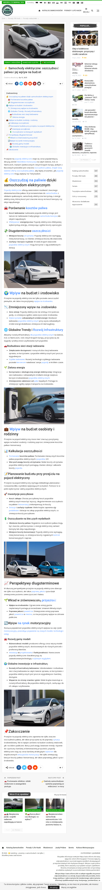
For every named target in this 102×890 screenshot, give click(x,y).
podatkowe (14, 510)
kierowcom (21, 362)
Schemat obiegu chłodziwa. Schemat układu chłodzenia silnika (84, 68)
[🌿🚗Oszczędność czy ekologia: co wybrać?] (34, 805)
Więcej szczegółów (68, 887)
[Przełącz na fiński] (45, 2)
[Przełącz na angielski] (74, 2)
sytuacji (56, 739)
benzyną (53, 216)
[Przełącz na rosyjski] (61, 2)
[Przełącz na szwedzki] (82, 2)
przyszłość (49, 600)
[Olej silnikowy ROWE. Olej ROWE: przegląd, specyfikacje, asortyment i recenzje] (77, 130)
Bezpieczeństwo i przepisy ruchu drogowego (55, 810)
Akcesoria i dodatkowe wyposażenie (14, 810)
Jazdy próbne (60, 848)
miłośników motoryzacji (26, 161)
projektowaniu (26, 652)
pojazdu (18, 468)
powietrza (28, 611)
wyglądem (46, 658)
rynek (26, 623)
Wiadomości (76, 181)
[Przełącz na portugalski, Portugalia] (78, 2)
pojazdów (41, 459)
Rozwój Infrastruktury (48, 330)
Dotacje (12, 507)
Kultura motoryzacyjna (85, 848)
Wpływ (14, 293)
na (19, 623)
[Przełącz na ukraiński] (70, 2)
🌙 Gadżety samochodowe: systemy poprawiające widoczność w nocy (52, 784)
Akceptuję (54, 887)
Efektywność (14, 222)
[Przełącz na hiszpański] (65, 2)
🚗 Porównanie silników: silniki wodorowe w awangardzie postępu (17, 784)
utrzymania (28, 235)
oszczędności (41, 231)
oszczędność (39, 167)
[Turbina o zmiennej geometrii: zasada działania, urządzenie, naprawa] (77, 146)
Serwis (74, 186)
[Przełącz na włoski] (53, 2)
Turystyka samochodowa (81, 191)
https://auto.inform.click (88, 857)
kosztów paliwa (36, 208)
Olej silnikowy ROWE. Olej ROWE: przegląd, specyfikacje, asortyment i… (84, 131)
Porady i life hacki (72, 10)
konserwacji (24, 504)
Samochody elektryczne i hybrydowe (31, 62)
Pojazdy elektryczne (12, 190)
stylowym (37, 658)
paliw (36, 381)
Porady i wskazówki (13, 62)
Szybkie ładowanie (17, 359)
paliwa (48, 167)
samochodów (51, 193)
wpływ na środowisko (43, 301)
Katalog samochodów (52, 10)
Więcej (86, 12)
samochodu (45, 216)
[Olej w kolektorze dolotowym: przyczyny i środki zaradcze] (85, 38)
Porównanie (14, 456)
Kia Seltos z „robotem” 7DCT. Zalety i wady (91, 97)
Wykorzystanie (15, 318)
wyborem (49, 751)
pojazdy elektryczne (23, 158)
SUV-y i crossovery (79, 196)
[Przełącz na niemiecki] (37, 2)
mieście (29, 614)
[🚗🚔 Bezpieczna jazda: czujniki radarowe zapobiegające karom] (13, 805)
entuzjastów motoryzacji (28, 754)
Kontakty (30, 2)
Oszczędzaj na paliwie (27, 180)
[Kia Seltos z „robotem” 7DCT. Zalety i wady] (77, 98)
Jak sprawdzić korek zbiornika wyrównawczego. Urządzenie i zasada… (85, 114)
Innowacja (13, 652)
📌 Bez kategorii (48, 62)
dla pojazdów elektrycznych (42, 334)
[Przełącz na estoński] (41, 2)
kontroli (56, 535)
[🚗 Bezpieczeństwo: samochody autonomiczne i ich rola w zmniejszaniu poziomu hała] (55, 805)
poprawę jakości (38, 591)
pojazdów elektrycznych (19, 244)
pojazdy (45, 362)
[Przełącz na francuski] (49, 2)
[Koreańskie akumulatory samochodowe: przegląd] (77, 84)
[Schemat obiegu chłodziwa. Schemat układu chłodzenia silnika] (77, 67)
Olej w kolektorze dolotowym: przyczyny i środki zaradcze (83, 51)
